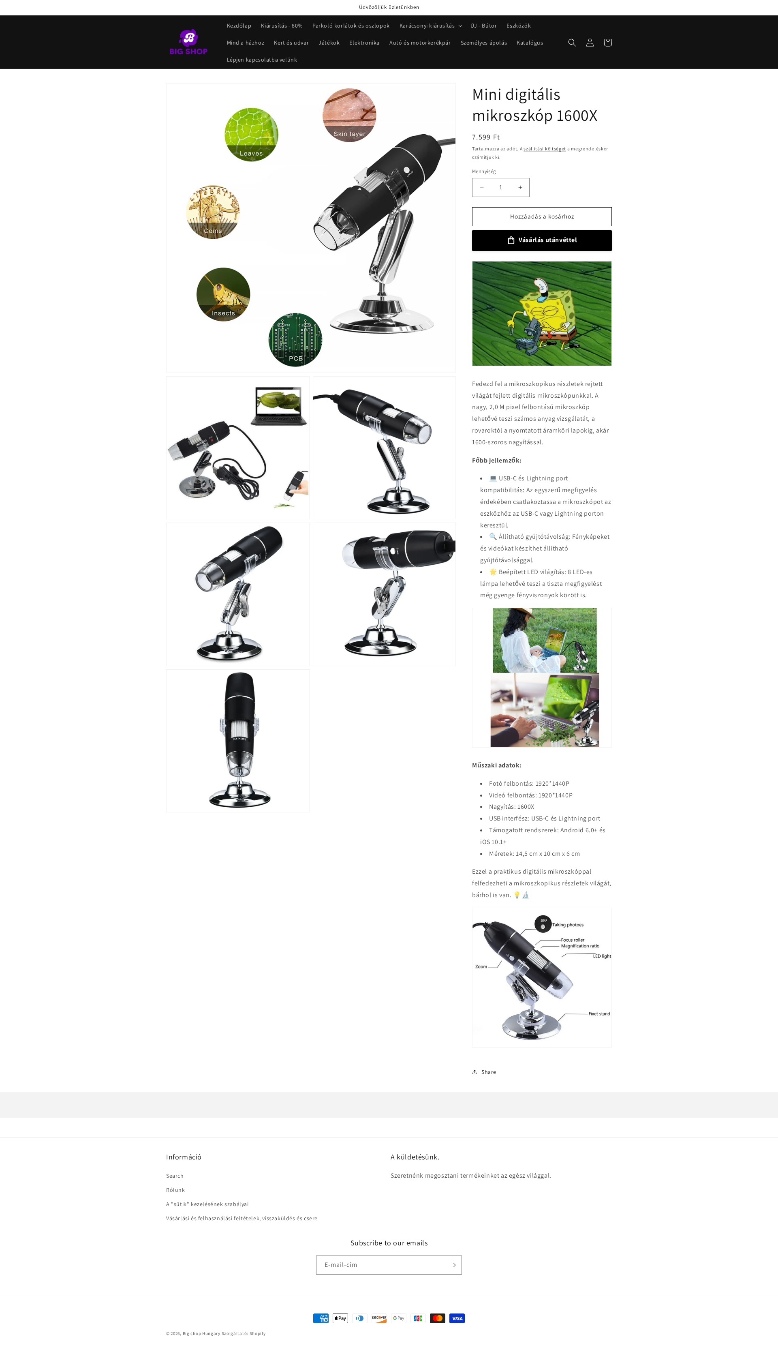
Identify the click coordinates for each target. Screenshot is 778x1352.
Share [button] (488, 1072)
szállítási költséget (545, 149)
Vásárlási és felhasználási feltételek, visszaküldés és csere (242, 1218)
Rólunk (175, 1189)
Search (175, 1175)
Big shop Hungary (201, 1333)
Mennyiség (484, 171)
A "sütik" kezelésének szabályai (207, 1204)
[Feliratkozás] (453, 1265)
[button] (430, 25)
